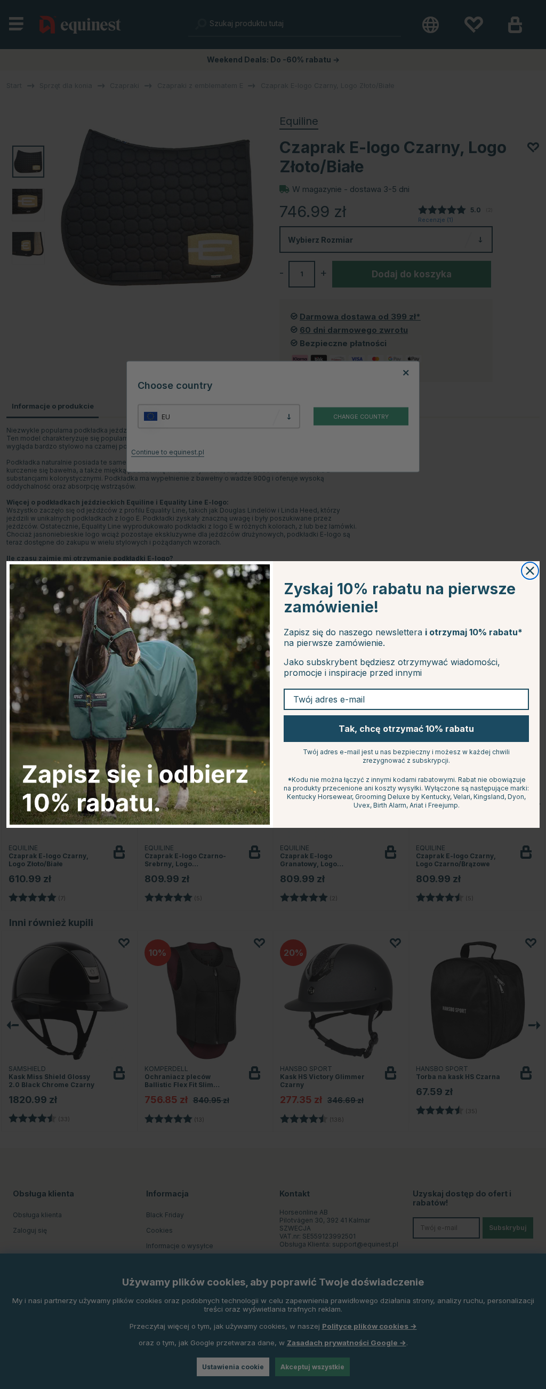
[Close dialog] (530, 570)
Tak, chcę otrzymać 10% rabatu (406, 728)
